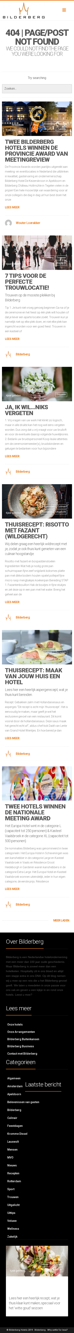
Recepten (47, 511)
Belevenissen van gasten (23, 1102)
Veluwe (12, 1220)
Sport (10, 1189)
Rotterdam (14, 1181)
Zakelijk (61, 129)
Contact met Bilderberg (22, 1053)
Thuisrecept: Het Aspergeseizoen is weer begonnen (37, 1286)
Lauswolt (13, 1141)
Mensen (12, 1149)
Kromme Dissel (17, 1133)
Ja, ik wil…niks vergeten (26, 410)
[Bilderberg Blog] (37, 10)
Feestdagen (15, 1125)
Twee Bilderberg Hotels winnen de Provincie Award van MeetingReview (36, 150)
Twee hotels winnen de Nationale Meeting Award (35, 812)
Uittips (11, 1212)
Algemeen (49, 506)
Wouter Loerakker (28, 223)
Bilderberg (49, 123)
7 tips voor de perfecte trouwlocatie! (27, 281)
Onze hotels (15, 1024)
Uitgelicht (49, 129)
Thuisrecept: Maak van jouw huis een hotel (33, 676)
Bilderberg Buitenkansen (23, 1039)
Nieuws (62, 123)
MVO (10, 1157)
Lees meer (12, 207)
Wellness (13, 1228)
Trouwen (61, 257)
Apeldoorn (14, 1094)
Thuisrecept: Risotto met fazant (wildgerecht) (37, 530)
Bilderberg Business (20, 1046)
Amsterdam (15, 1086)
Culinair (62, 506)
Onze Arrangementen (21, 1031)
